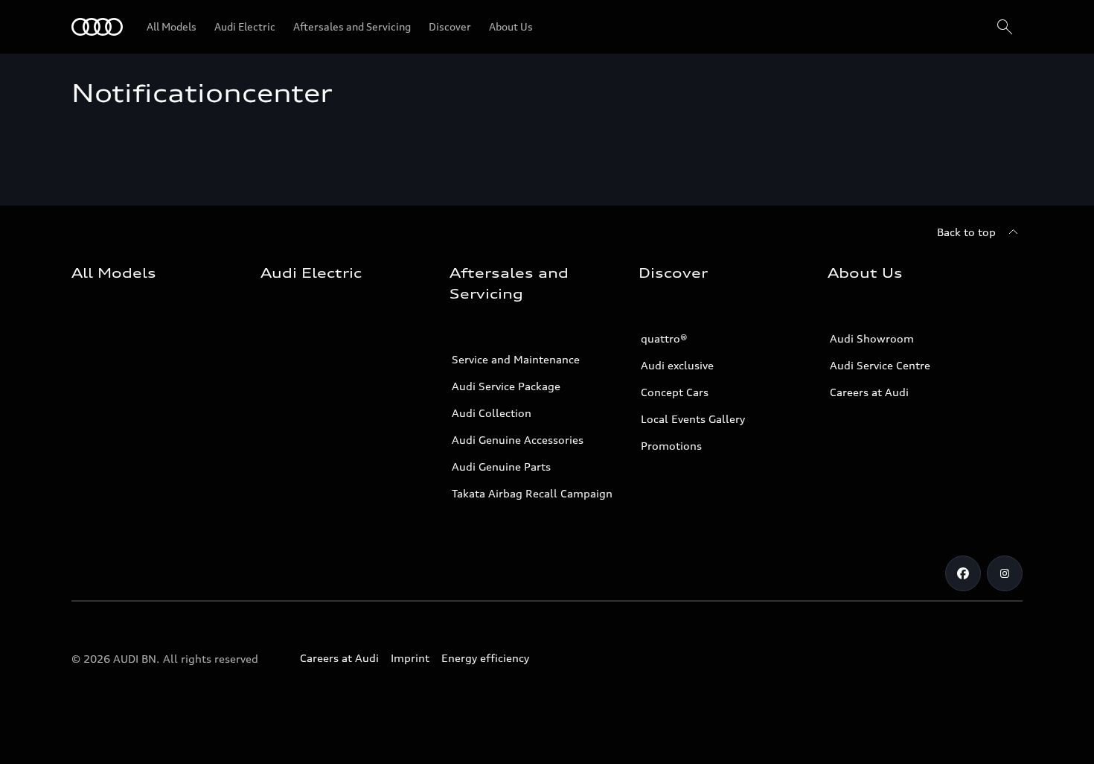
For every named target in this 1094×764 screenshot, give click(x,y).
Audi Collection (491, 413)
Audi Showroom (872, 338)
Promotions (671, 445)
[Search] (1005, 27)
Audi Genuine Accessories (517, 439)
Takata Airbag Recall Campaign (532, 493)
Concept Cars (674, 392)
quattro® (664, 338)
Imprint (410, 658)
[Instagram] (1005, 573)
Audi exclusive (677, 365)
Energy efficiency (485, 658)
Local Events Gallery (693, 419)
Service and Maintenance (516, 359)
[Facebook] (963, 573)
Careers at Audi (869, 392)
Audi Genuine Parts (501, 466)
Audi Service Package (506, 386)
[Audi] (97, 27)
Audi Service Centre (880, 365)
